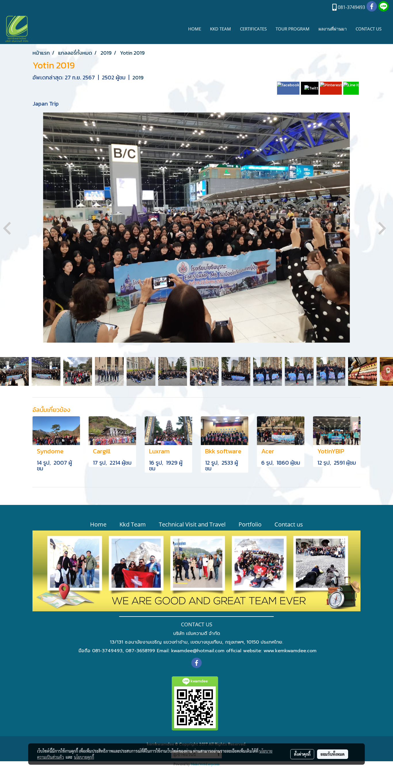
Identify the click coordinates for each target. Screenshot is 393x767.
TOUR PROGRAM (293, 29)
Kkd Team (132, 524)
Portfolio (250, 524)
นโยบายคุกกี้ (84, 757)
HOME (194, 29)
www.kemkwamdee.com (290, 650)
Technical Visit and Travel (192, 524)
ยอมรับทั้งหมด (332, 754)
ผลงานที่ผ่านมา (332, 29)
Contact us (288, 524)
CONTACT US (368, 29)
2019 (138, 77)
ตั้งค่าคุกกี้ (302, 754)
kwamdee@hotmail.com (197, 650)
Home (98, 524)
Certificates (253, 29)
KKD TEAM (220, 29)
